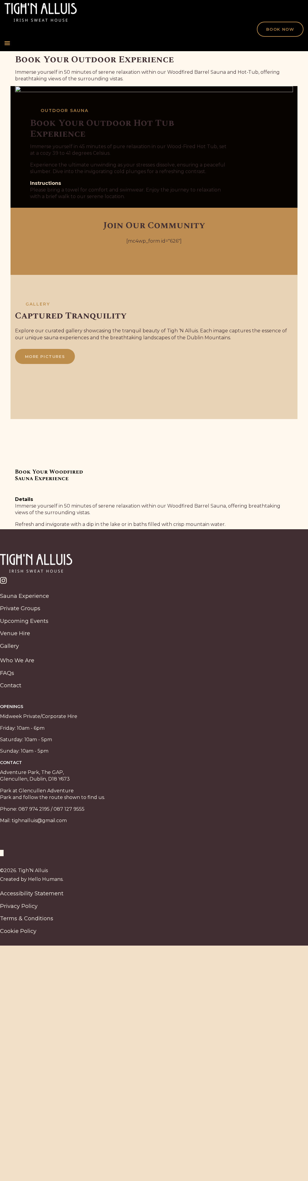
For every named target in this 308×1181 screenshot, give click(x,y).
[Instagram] (154, 581)
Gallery (9, 646)
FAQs (7, 673)
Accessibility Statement (31, 893)
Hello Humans (45, 879)
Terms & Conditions (26, 918)
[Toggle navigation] (154, 43)
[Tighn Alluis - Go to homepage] (41, 6)
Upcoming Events (24, 621)
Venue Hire (15, 633)
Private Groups (20, 608)
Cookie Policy (18, 931)
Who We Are (17, 660)
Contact (10, 685)
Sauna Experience (24, 596)
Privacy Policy (19, 906)
